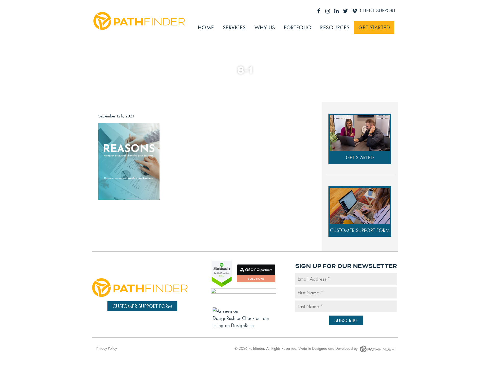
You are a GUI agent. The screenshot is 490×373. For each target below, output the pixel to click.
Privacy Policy (106, 348)
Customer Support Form (360, 230)
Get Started (360, 157)
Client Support (378, 10)
